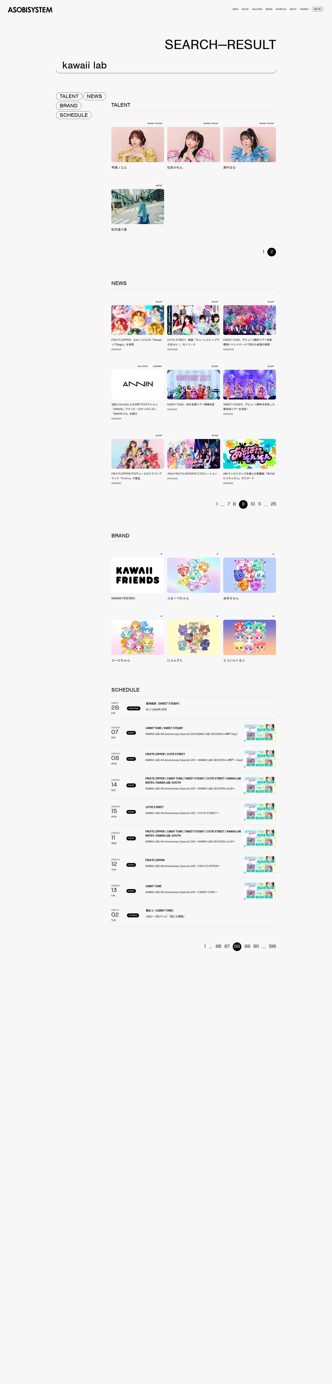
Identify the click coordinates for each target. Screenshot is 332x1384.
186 (272, 946)
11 (259, 504)
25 (273, 504)
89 (247, 946)
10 (253, 504)
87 (227, 946)
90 (256, 946)
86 (218, 946)
